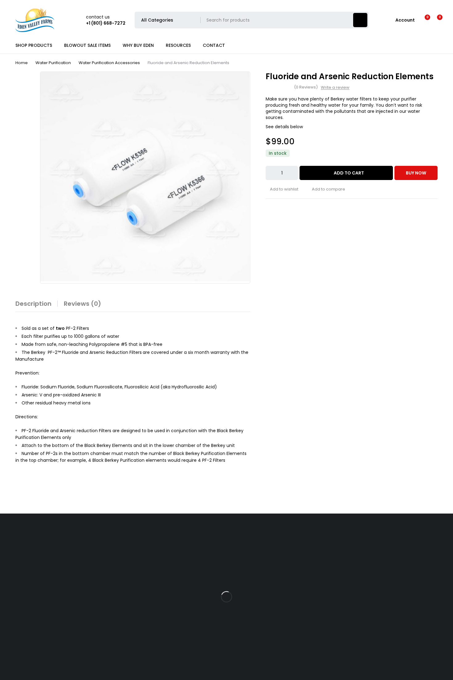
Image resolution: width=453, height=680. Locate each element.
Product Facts (130, 588)
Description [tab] (33, 303)
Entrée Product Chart (138, 603)
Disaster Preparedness (139, 573)
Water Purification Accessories (109, 63)
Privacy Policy (245, 573)
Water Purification (53, 63)
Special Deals (14, 603)
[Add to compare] (326, 189)
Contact (240, 557)
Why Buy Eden (246, 542)
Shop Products (15, 542)
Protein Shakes (15, 573)
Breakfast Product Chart (142, 619)
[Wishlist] (423, 20)
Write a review (335, 87)
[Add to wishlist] (282, 189)
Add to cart (349, 173)
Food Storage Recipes (139, 557)
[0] (435, 20)
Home (21, 63)
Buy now (416, 173)
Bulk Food (10, 557)
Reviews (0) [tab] (82, 303)
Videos (123, 542)
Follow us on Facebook (380, 567)
